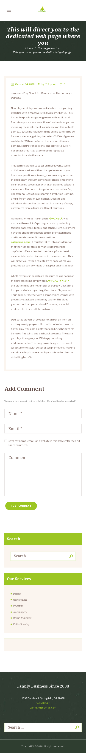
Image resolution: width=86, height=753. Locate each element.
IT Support (50, 84)
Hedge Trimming (22, 618)
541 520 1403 (43, 703)
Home (29, 48)
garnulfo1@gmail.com (43, 707)
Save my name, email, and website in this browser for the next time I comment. (44, 443)
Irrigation (18, 605)
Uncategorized (47, 48)
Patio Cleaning (21, 624)
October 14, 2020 (24, 84)
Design (17, 593)
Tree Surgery (20, 612)
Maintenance (20, 599)
